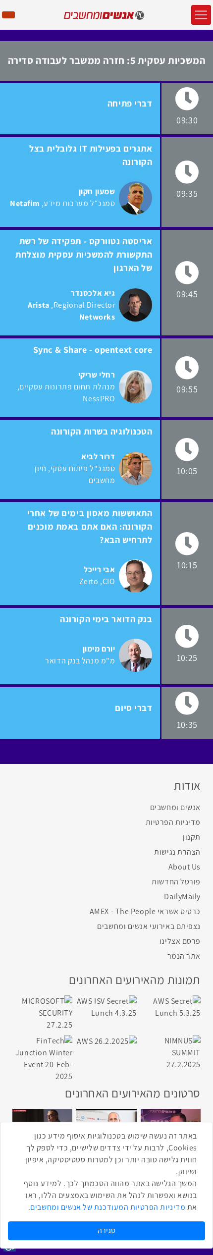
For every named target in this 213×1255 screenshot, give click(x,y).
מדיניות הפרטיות (173, 822)
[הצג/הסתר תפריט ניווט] (201, 15)
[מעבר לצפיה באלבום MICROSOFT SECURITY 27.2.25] (42, 1012)
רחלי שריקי (96, 375)
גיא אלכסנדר (93, 293)
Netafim (25, 203)
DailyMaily (182, 896)
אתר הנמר (184, 956)
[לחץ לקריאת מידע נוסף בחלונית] (135, 198)
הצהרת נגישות (177, 852)
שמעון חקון (97, 191)
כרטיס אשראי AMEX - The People (145, 911)
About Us (184, 867)
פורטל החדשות (176, 881)
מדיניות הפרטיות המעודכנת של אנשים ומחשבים (107, 1207)
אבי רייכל (99, 569)
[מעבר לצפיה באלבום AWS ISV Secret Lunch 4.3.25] (106, 1006)
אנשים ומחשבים (175, 807)
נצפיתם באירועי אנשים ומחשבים (149, 926)
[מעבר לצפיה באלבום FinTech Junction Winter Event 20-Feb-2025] (42, 1058)
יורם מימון (99, 649)
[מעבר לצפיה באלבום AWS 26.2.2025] (106, 1040)
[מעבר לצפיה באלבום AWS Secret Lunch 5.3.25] (171, 1006)
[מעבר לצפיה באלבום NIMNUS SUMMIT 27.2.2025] (171, 1052)
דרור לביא (98, 456)
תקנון (192, 837)
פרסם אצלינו (180, 941)
